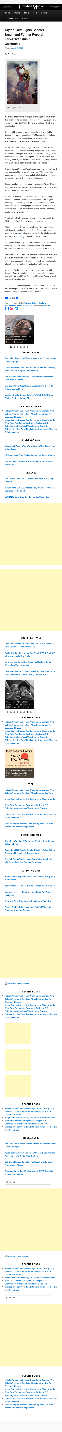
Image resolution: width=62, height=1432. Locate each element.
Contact (25, 18)
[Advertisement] (31, 534)
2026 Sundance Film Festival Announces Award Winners (30, 455)
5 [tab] (24, 347)
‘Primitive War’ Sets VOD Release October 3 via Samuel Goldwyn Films (29, 842)
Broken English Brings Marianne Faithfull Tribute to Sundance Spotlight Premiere (28, 908)
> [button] (30, 329)
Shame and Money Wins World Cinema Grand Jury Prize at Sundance (30, 447)
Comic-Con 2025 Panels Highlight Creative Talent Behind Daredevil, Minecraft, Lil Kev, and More (30, 851)
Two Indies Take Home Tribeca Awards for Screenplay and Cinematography (31, 360)
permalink (46, 305)
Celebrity (42, 303)
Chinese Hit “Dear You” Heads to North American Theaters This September (31, 816)
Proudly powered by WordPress (31, 1426)
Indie (35, 12)
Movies (17, 12)
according (20, 236)
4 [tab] (21, 347)
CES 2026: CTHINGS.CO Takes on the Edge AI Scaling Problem (29, 480)
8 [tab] (31, 712)
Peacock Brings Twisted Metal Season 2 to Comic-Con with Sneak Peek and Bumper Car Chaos (29, 861)
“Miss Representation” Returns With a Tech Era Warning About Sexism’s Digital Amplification (30, 369)
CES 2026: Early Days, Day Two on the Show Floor (27, 496)
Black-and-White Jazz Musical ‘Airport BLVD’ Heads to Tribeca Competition (29, 387)
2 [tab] (14, 347)
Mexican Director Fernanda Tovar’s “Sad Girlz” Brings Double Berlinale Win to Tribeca (29, 396)
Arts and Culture (11, 18)
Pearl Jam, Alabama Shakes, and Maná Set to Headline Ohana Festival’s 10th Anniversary (29, 645)
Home (7, 12)
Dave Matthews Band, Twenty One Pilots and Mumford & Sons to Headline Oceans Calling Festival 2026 (30, 673)
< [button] (8, 329)
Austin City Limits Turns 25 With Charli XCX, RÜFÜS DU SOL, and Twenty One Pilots (30, 654)
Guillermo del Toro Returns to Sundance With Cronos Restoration (29, 463)
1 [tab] (11, 347)
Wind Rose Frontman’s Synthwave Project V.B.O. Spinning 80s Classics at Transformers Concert (27, 807)
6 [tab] (27, 347)
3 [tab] (17, 347)
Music (26, 12)
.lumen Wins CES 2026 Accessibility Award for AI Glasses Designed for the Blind (30, 489)
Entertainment (10, 305)
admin (27, 305)
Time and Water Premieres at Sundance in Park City (28, 901)
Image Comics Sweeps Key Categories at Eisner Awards (30, 419)
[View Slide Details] (19, 329)
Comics (44, 12)
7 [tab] (27, 712)
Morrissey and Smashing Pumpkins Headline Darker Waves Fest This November (28, 663)
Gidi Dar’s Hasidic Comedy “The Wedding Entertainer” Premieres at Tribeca (29, 378)
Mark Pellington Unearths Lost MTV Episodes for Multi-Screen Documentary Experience (29, 825)
